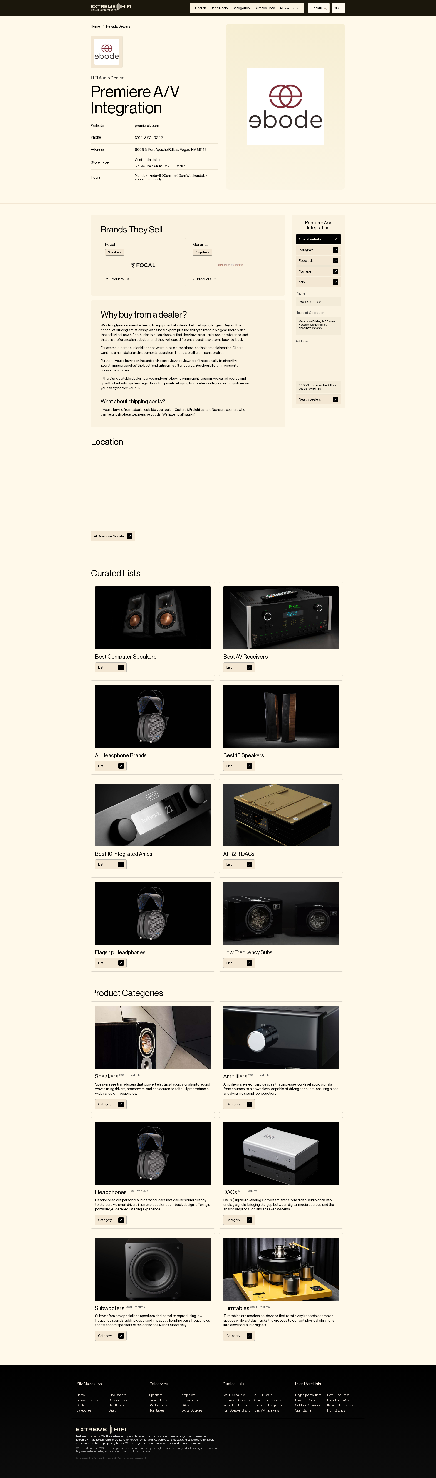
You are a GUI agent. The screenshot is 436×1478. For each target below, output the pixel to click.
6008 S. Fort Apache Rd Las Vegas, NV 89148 (171, 150)
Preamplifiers (158, 1400)
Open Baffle (303, 1410)
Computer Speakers (267, 1400)
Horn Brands (336, 1410)
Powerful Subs (305, 1400)
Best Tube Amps (338, 1395)
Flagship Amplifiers (308, 1395)
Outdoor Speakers (307, 1405)
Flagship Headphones (268, 1405)
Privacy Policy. (125, 1458)
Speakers (155, 1395)
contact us (94, 1436)
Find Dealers (117, 1395)
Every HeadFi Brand (236, 1405)
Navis (216, 410)
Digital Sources (192, 1410)
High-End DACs (338, 1400)
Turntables (156, 1410)
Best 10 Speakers (233, 1395)
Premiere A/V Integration (135, 100)
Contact (82, 1405)
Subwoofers (190, 1400)
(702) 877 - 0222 (149, 138)
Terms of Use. (141, 1458)
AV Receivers (158, 1405)
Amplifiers (189, 1395)
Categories (241, 8)
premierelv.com (147, 126)
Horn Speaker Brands (236, 1410)
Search (200, 8)
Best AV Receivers (266, 1410)
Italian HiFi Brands (340, 1405)
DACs (185, 1405)
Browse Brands (87, 1400)
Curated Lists (264, 8)
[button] (289, 8)
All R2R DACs (263, 1395)
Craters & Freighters (190, 410)
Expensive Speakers (236, 1400)
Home (95, 26)
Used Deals (219, 8)
